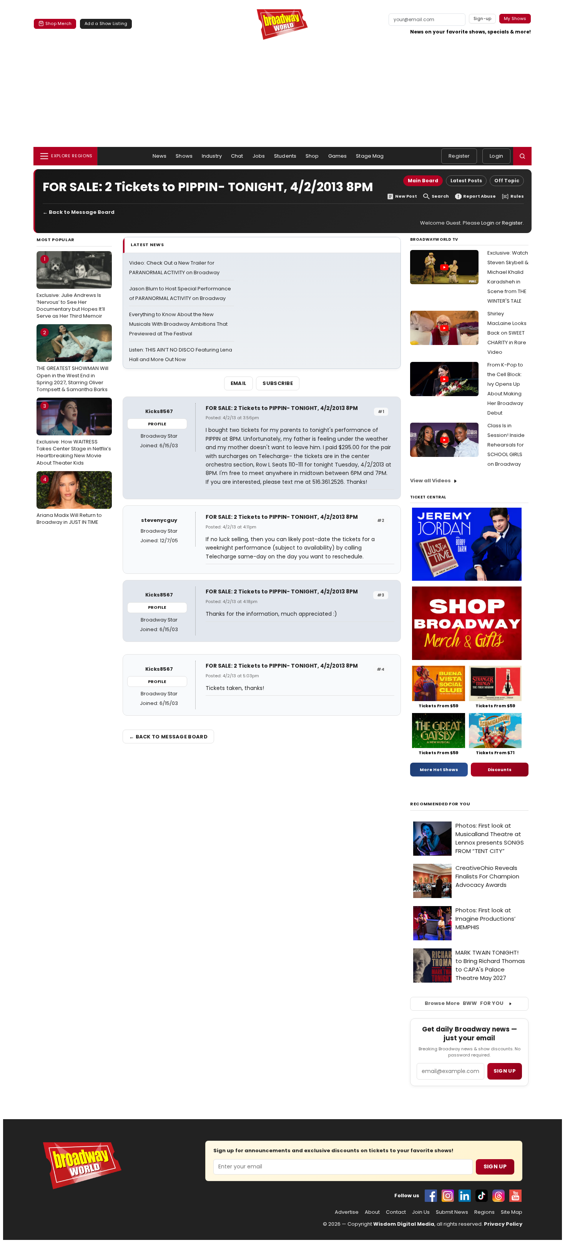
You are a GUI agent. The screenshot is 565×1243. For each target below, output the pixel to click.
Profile (157, 424)
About (372, 1212)
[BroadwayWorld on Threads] (498, 1196)
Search (440, 196)
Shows (184, 156)
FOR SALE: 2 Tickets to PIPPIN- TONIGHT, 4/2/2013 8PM (282, 408)
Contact (396, 1212)
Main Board (423, 180)
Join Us (421, 1212)
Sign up (505, 1071)
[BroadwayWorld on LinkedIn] (465, 1196)
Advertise (347, 1212)
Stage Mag (370, 156)
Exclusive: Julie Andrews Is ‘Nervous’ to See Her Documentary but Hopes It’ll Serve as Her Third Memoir (71, 287)
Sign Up (495, 1166)
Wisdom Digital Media (403, 1224)
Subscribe (278, 383)
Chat (237, 156)
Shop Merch (58, 23)
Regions (484, 1212)
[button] (522, 156)
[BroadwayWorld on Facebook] (431, 1196)
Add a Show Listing (106, 23)
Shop (312, 156)
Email (239, 383)
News (160, 156)
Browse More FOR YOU (464, 1003)
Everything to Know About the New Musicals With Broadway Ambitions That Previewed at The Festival (178, 324)
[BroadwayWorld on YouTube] (515, 1196)
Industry (212, 156)
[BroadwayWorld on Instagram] (448, 1196)
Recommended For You (440, 804)
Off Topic (506, 180)
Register (459, 156)
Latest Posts (466, 180)
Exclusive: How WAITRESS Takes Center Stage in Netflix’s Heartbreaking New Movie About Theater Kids (74, 434)
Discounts (500, 769)
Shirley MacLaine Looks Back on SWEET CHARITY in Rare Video (507, 333)
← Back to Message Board (79, 212)
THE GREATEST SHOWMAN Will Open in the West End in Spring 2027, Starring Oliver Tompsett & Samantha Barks (72, 361)
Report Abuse (479, 196)
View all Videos (430, 480)
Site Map (511, 1212)
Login (496, 156)
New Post (406, 196)
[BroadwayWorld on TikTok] (482, 1196)
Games (337, 156)
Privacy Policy (503, 1224)
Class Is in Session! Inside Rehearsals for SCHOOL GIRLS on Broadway (506, 445)
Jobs (259, 156)
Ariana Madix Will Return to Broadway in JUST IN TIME (69, 501)
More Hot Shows (439, 769)
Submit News (452, 1212)
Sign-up (483, 18)
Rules (517, 196)
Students (285, 156)
